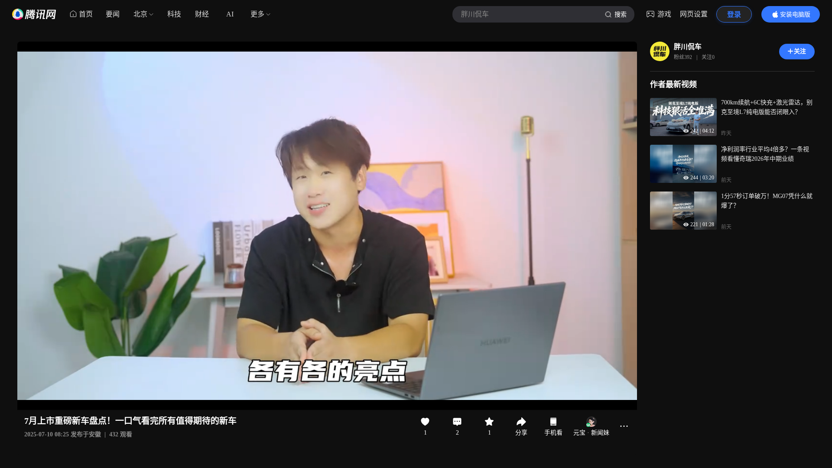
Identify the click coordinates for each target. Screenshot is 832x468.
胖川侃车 (688, 46)
